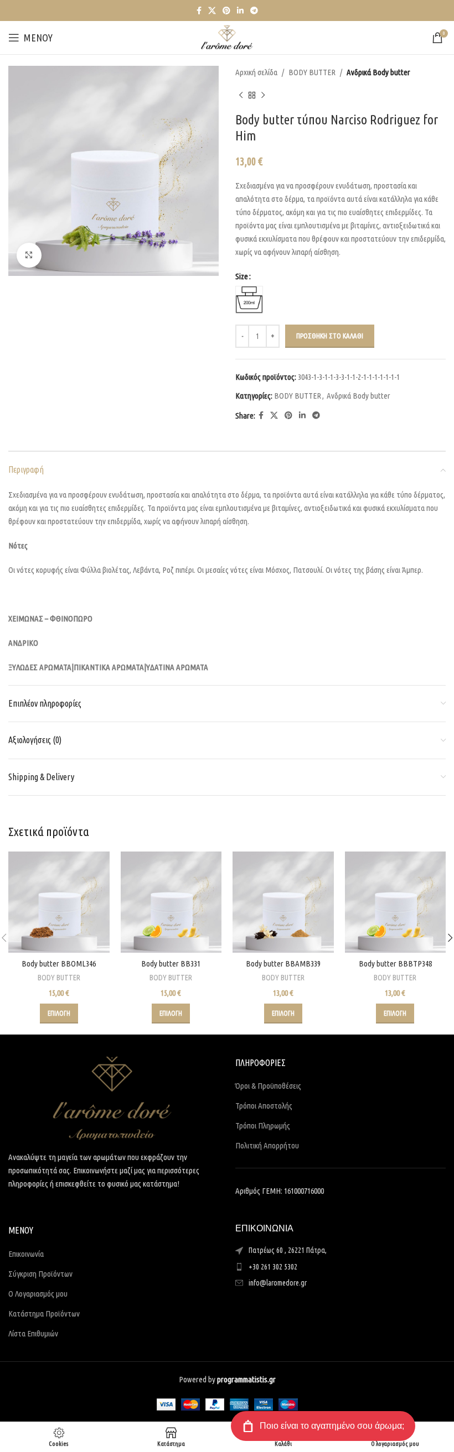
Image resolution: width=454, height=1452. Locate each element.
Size (241, 276)
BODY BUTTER (312, 72)
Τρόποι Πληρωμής (262, 1125)
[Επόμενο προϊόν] (263, 95)
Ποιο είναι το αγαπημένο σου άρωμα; (332, 1425)
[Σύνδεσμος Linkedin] (240, 10)
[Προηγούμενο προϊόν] (240, 95)
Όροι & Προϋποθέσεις (268, 1085)
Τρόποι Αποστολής (263, 1105)
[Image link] (112, 1097)
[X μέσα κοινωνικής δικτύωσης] (212, 10)
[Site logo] (227, 36)
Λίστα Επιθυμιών (33, 1333)
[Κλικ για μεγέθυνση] (29, 255)
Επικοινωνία (26, 1253)
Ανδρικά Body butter (378, 72)
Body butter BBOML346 (59, 963)
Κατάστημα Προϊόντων (44, 1313)
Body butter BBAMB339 (283, 963)
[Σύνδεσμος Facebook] (199, 10)
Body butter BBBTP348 (395, 963)
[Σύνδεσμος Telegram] (254, 10)
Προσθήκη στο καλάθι (329, 336)
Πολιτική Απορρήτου (267, 1145)
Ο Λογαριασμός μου (38, 1293)
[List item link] (340, 1267)
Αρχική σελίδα (256, 72)
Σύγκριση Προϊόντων (40, 1273)
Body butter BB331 (170, 963)
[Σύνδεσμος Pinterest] (226, 10)
